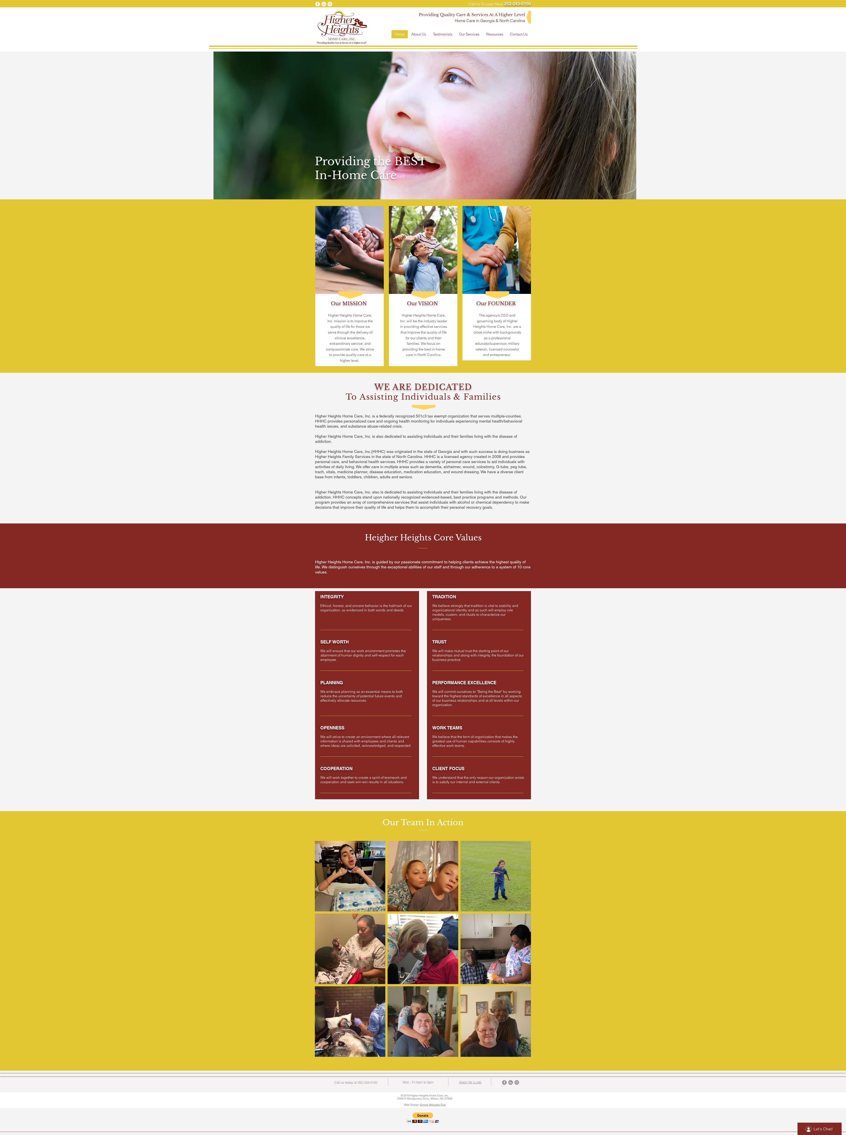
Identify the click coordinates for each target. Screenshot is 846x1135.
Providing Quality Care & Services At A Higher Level (472, 14)
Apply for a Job (470, 1082)
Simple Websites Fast (432, 1104)
